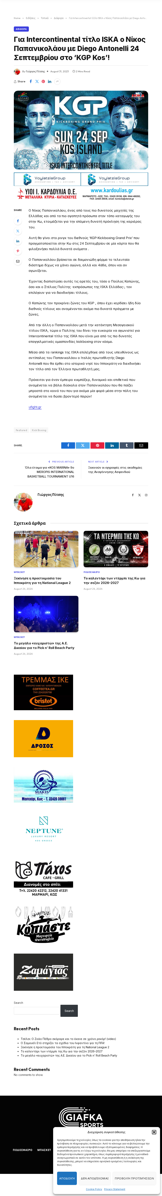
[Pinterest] (18, 251)
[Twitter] (18, 231)
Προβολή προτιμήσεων (134, 1178)
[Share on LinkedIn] (50, 81)
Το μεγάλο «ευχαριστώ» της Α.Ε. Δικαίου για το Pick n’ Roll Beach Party (44, 645)
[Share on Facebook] (31, 81)
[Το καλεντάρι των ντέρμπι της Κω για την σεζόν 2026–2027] (116, 549)
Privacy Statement (114, 1189)
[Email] (18, 261)
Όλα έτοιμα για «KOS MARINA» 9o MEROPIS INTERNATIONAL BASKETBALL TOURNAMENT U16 (49, 472)
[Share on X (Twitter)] (37, 81)
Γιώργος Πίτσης (35, 71)
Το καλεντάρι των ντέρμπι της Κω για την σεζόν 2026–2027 (114, 580)
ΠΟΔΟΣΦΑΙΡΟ (22, 1150)
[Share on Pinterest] (43, 81)
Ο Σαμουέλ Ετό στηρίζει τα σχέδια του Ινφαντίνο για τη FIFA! (63, 1043)
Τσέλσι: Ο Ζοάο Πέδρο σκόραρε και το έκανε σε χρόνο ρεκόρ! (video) (68, 1039)
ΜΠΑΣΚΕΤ (44, 1150)
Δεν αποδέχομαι (94, 1178)
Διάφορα (21, 29)
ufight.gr (35, 407)
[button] (154, 1132)
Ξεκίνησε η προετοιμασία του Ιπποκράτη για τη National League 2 (42, 580)
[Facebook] (18, 221)
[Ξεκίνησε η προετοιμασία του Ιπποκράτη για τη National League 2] (46, 549)
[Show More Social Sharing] (57, 81)
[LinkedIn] (18, 241)
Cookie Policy (94, 1189)
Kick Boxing (39, 430)
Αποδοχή (67, 1178)
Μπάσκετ (19, 572)
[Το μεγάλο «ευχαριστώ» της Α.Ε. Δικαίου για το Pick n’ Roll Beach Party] (46, 614)
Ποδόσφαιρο (92, 572)
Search (18, 1002)
